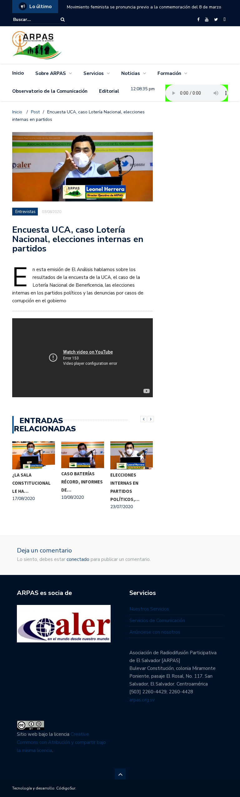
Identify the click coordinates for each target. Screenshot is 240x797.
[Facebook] (198, 19)
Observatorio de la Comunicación (50, 91)
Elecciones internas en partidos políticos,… (124, 487)
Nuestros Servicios (149, 609)
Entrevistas (25, 212)
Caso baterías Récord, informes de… (82, 482)
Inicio (18, 73)
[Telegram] (224, 19)
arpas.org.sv (142, 700)
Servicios (93, 73)
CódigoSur (65, 788)
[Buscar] (62, 19)
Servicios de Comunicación (157, 620)
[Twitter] (216, 19)
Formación (169, 73)
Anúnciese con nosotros (154, 632)
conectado (78, 559)
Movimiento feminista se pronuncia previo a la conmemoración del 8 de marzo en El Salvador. (144, 11)
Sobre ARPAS (50, 73)
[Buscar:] (32, 19)
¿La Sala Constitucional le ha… (31, 483)
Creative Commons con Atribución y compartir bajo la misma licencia (61, 742)
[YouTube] (207, 19)
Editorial (109, 91)
